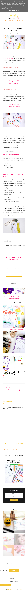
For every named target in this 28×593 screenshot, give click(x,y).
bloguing (8, 391)
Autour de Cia (11, 589)
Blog (8, 389)
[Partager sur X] (19, 387)
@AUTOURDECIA (14, 570)
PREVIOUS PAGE (20, 443)
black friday (8, 387)
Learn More (12, 10)
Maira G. (22, 589)
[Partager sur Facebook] (19, 389)
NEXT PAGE (6, 443)
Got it (17, 10)
